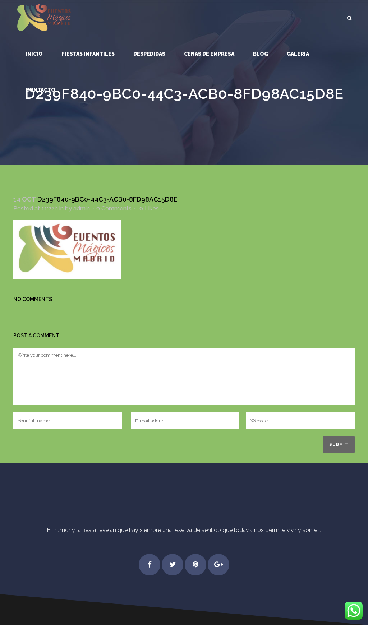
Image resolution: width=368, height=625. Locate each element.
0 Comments (114, 208)
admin (81, 208)
